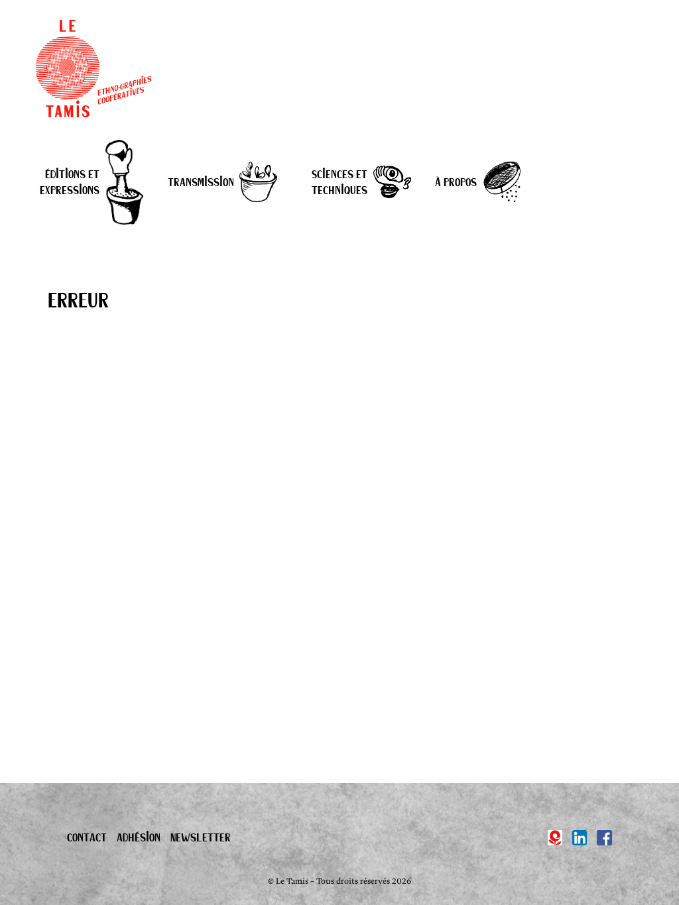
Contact (87, 837)
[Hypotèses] (555, 837)
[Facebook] (604, 837)
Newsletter (200, 837)
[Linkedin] (579, 837)
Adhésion (138, 837)
